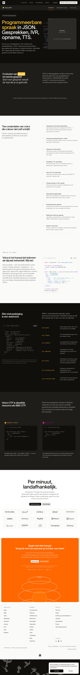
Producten (24, 2)
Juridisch (57, 618)
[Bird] (3, 2)
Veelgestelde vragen (61, 7)
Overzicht (51, 7)
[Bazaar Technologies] (40, 525)
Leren (31, 632)
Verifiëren (6, 621)
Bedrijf (47, 2)
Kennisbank (33, 621)
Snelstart (32, 613)
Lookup (6, 624)
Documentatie (33, 610)
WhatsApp (6, 618)
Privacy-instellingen (53, 646)
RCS (5, 627)
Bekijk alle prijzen (35, 504)
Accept (57, 671)
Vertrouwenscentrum (60, 627)
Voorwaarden (58, 621)
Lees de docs (44, 561)
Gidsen (31, 629)
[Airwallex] (9, 512)
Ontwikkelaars (39, 2)
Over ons (57, 610)
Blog (31, 638)
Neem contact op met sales (68, 2)
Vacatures (32, 641)
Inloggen (55, 2)
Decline (71, 671)
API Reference (33, 615)
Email (5, 610)
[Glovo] (25, 512)
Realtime (6, 632)
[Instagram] (61, 641)
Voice (5, 615)
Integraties (32, 624)
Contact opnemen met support (68, 646)
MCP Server (33, 618)
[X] (56, 641)
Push (5, 629)
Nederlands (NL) (72, 649)
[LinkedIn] (58, 641)
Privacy (57, 624)
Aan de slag (73, 7)
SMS (5, 613)
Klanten (32, 627)
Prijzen (31, 2)
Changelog (33, 635)
